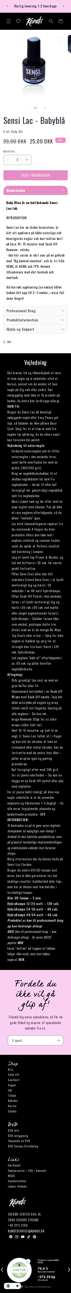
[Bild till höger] (44, 108)
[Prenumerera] (58, 1040)
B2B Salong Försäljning (23, 1146)
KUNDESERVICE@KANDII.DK (26, 1231)
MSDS (11, 1175)
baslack (42, 272)
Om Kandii (14, 1165)
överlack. (12, 277)
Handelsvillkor (17, 1181)
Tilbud (12, 1095)
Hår (10, 1090)
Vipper (12, 1085)
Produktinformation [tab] (22, 319)
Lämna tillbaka (17, 1186)
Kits (10, 1069)
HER (43, 814)
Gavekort (14, 1080)
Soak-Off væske (38, 696)
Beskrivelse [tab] (16, 190)
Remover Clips (30, 719)
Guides (12, 1111)
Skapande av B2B (19, 1141)
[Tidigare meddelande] (7, 6)
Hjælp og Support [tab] (21, 329)
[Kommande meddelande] (63, 6)
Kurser (12, 1106)
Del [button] (9, 342)
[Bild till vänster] (26, 108)
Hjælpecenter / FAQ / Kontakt (27, 1170)
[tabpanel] (35, 250)
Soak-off (13, 1074)
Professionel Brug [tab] (21, 310)
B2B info (13, 1130)
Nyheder (13, 1100)
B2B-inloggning (18, 1135)
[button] (8, 21)
